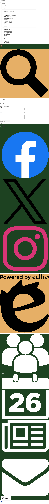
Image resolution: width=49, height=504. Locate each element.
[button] (3, 3)
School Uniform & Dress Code (7, 7)
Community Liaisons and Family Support (8, 30)
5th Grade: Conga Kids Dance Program (8, 22)
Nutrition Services (5, 36)
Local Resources (5, 35)
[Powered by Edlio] (24, 279)
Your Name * (1, 107)
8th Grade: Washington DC (6, 23)
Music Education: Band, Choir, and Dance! (8, 18)
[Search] (24, 97)
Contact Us (5, 5)
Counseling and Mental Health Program (8, 31)
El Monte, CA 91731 (3, 125)
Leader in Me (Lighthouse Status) (7, 16)
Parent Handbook (5, 37)
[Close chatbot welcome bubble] (10, 496)
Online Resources (5, 26)
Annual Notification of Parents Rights (8, 29)
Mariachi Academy (6, 17)
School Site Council (6, 39)
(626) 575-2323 (3, 126)
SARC (4, 6)
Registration (3, 130)
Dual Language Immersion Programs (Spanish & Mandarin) (10, 15)
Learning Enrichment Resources (7, 34)
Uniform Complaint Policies (7, 42)
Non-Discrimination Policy (4, 129)
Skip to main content (2, 0)
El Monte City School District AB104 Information (9, 11)
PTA (4, 38)
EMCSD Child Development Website (8, 32)
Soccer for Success (6, 19)
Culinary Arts (5, 14)
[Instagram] (25, 271)
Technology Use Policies (6, 41)
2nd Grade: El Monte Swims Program (8, 21)
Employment (3, 128)
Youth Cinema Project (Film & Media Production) (9, 20)
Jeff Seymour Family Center (7, 33)
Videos (4, 8)
